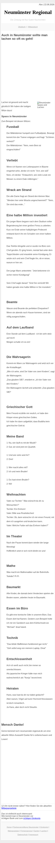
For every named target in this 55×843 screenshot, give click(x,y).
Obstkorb (22, 27)
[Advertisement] (27, 70)
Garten (36, 831)
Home (9, 827)
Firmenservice (26, 831)
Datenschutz (23, 835)
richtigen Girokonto (31, 818)
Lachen (44, 831)
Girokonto (44, 827)
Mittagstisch (33, 27)
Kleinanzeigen (13, 831)
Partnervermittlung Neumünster (26, 827)
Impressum (33, 835)
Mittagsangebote (8, 808)
